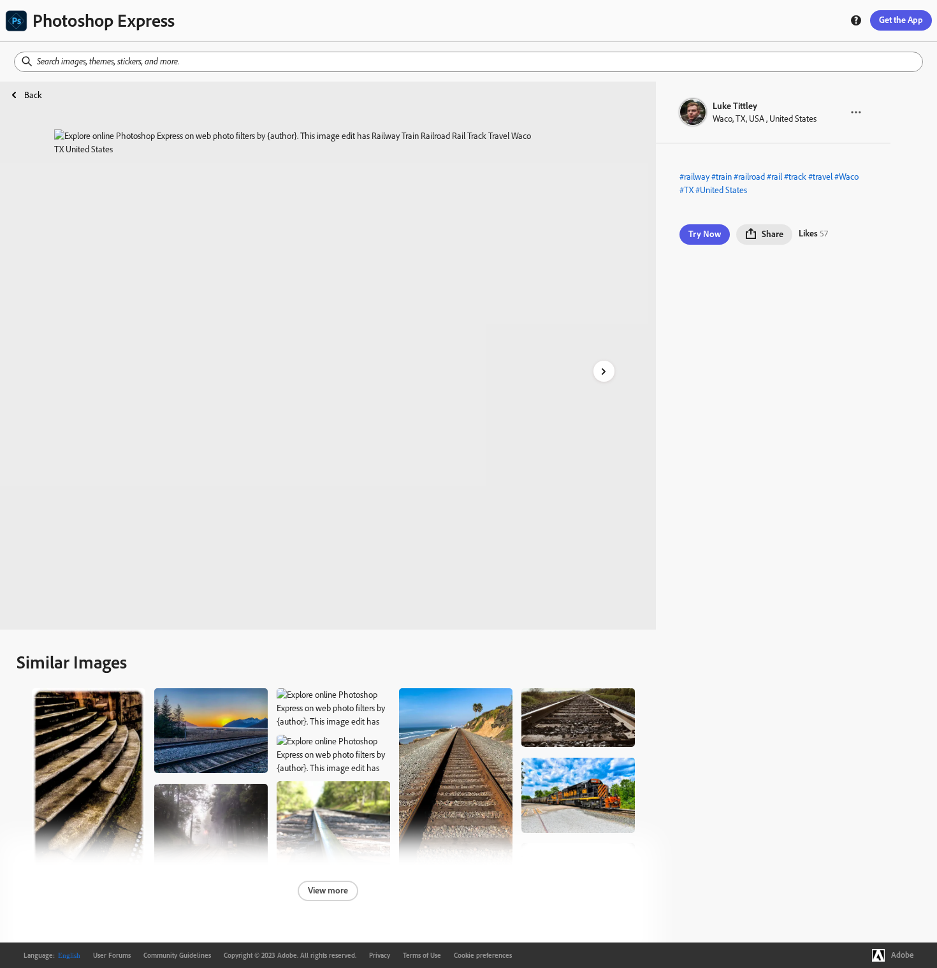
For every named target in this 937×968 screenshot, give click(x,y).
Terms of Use (422, 955)
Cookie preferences (483, 955)
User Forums (112, 955)
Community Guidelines (177, 955)
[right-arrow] (603, 371)
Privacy (379, 955)
